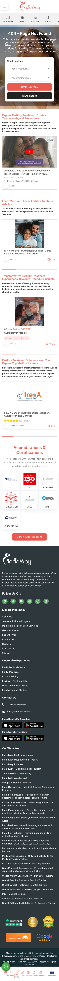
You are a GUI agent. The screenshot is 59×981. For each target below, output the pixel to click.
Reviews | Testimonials (14, 681)
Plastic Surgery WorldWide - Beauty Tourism (26, 863)
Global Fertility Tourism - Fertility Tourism (24, 880)
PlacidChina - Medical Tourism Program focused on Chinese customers (28, 804)
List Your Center (11, 630)
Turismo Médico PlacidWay (16, 773)
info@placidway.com (18, 711)
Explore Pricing (10, 676)
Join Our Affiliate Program (16, 621)
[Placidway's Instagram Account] (38, 601)
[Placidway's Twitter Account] (13, 601)
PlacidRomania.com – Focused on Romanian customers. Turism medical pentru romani (25, 796)
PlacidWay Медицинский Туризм (20, 759)
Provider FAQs (10, 639)
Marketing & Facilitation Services (20, 625)
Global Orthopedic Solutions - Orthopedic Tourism (29, 903)
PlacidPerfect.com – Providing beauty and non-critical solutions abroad (27, 834)
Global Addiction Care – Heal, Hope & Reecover (27, 889)
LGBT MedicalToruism (14, 894)
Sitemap (6, 653)
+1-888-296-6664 (17, 704)
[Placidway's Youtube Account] (21, 601)
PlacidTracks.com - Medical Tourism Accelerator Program (28, 788)
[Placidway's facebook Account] (5, 601)
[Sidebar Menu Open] (4, 6)
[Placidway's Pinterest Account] (29, 601)
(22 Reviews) (25, 420)
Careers (6, 644)
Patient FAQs (9, 634)
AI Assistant (29, 95)
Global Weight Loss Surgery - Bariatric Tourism (27, 875)
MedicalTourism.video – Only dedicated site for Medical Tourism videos (27, 857)
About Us (7, 616)
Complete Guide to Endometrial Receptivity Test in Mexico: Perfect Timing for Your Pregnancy (27, 172)
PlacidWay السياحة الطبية (14, 778)
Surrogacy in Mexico (15, 332)
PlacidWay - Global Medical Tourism (21, 768)
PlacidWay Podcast (12, 764)
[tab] (23, 269)
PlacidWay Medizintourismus (17, 755)
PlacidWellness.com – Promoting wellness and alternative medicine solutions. (27, 827)
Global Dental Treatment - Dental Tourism (24, 885)
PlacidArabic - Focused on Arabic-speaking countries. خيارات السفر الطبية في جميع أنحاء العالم (26, 842)
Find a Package (10, 672)
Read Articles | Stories (14, 690)
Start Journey (29, 86)
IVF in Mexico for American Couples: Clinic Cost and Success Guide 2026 (27, 252)
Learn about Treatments (15, 685)
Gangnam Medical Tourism (16, 782)
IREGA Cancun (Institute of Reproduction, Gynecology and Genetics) (27, 414)
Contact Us (8, 648)
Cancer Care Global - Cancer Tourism (22, 898)
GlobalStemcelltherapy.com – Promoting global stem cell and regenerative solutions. (27, 870)
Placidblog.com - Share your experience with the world (28, 819)
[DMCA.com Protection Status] (48, 922)
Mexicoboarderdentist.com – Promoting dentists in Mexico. (29, 850)
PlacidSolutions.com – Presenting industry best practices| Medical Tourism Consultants (27, 811)
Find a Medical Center (14, 667)
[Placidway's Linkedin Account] (46, 601)
